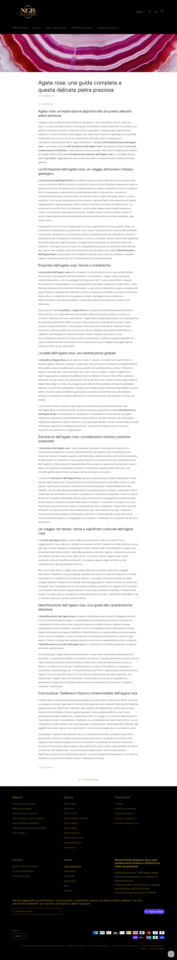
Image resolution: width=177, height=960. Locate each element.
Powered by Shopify (56, 946)
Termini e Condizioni (125, 818)
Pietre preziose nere (74, 838)
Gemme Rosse (71, 823)
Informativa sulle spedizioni (153, 946)
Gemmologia (70, 881)
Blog (66, 886)
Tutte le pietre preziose (23, 803)
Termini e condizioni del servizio (125, 946)
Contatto (119, 803)
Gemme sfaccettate (22, 808)
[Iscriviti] (59, 911)
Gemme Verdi (70, 803)
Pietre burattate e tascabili (25, 823)
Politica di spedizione (125, 808)
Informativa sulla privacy (127, 823)
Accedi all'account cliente (25, 866)
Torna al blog (91, 779)
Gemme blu (69, 808)
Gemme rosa (70, 847)
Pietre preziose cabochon (24, 813)
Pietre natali (70, 871)
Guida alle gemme (72, 866)
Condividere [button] (47, 104)
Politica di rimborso (124, 813)
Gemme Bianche (72, 833)
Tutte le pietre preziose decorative (29, 828)
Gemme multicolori (73, 843)
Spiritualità (69, 876)
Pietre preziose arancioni (76, 818)
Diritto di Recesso (21, 876)
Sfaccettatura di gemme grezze (28, 818)
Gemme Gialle (70, 828)
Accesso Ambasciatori (23, 871)
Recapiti (143, 948)
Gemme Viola (70, 813)
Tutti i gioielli (18, 833)
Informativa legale (157, 948)
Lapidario (68, 890)
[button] (21, 28)
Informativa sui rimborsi (77, 946)
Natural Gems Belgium (38, 946)
